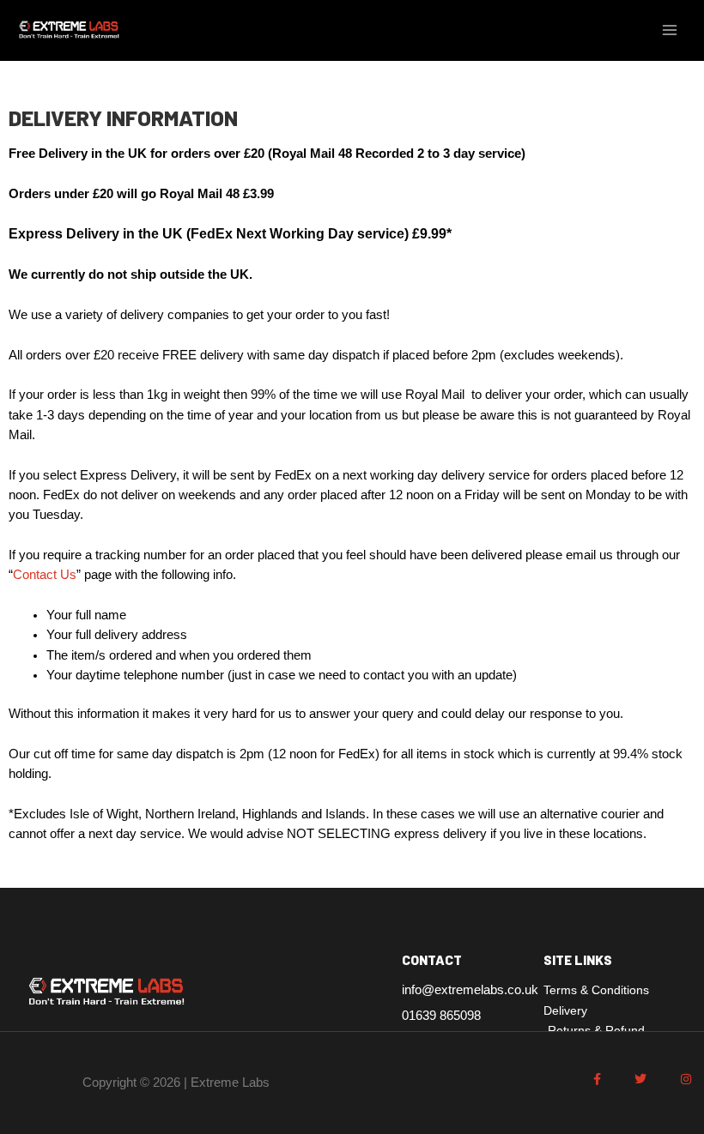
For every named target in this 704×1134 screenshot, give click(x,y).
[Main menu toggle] (669, 30)
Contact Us (44, 575)
